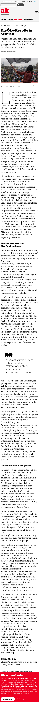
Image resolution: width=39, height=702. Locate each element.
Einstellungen (21, 699)
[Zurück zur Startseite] (5, 10)
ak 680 (15, 26)
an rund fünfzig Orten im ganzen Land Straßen (17, 335)
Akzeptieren (7, 699)
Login (23, 1)
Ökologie (23, 26)
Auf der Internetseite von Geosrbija (16, 380)
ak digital (29, 1)
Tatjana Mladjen (10, 51)
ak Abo (36, 1)
